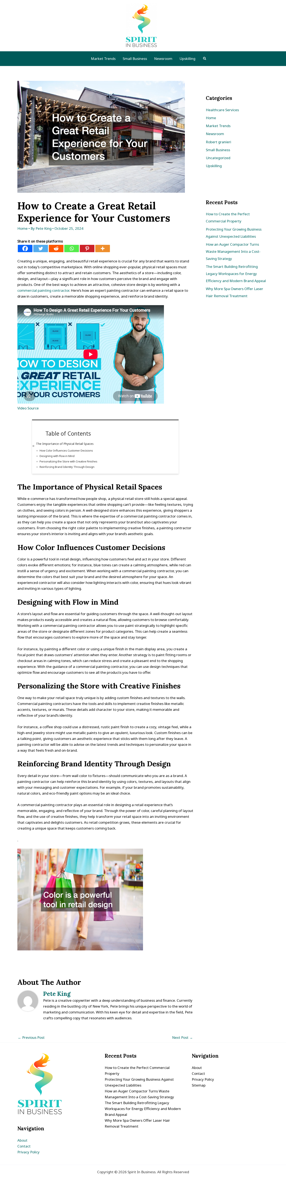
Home (22, 228)
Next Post (182, 1037)
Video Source (28, 408)
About (22, 1140)
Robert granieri (218, 141)
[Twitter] (40, 248)
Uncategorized (218, 157)
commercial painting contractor (43, 290)
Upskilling (214, 165)
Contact (24, 1146)
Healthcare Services (222, 109)
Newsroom (215, 133)
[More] (102, 248)
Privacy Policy (28, 1152)
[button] (204, 58)
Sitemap (199, 1085)
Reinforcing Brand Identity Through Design (67, 467)
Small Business (218, 149)
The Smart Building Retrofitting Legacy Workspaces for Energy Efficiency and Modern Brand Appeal (236, 273)
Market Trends (218, 125)
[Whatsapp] (71, 248)
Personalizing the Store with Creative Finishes (68, 461)
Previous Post (31, 1037)
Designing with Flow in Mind (57, 456)
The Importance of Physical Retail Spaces (65, 444)
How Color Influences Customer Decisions (66, 450)
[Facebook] (25, 248)
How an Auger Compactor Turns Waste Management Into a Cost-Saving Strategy (233, 251)
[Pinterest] (87, 248)
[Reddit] (56, 248)
